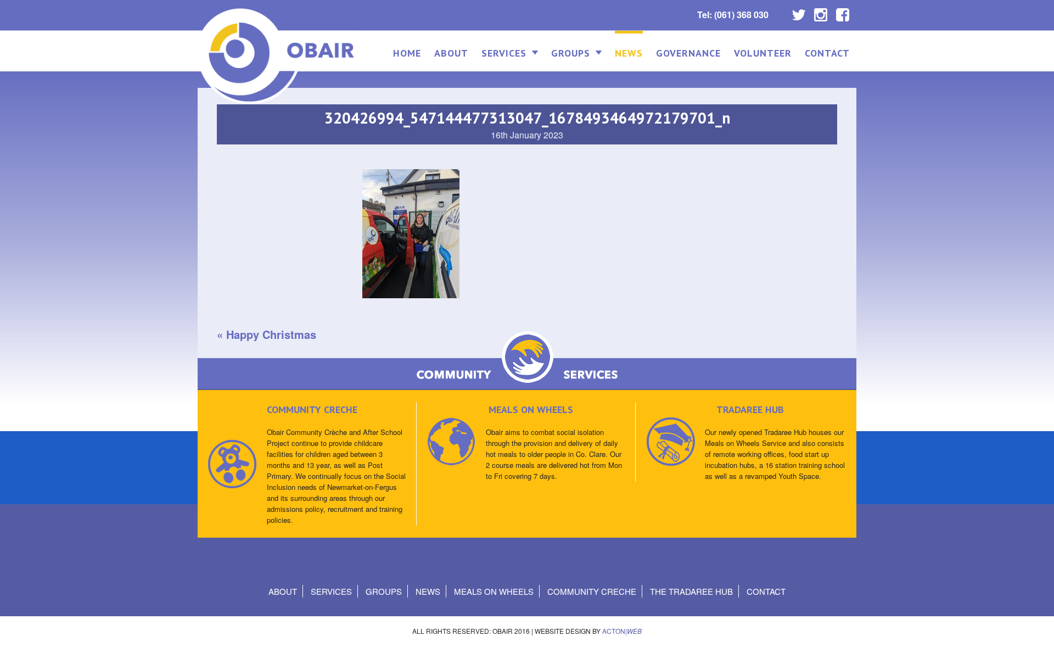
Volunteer (763, 53)
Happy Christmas (271, 334)
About (451, 53)
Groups (570, 53)
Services (503, 53)
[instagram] (820, 12)
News (629, 53)
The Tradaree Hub (691, 591)
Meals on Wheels (494, 591)
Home (407, 53)
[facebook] (842, 12)
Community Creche (591, 591)
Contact (827, 53)
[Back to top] (1036, 627)
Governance (688, 53)
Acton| (622, 630)
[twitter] (798, 12)
